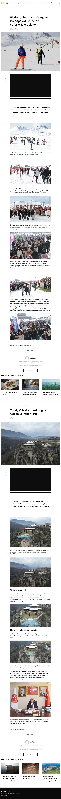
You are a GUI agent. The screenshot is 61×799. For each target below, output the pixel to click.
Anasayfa (12, 13)
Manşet (21, 405)
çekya (16, 345)
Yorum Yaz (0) (29, 370)
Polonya (29, 345)
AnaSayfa (18, 13)
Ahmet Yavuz (15, 28)
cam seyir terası (18, 729)
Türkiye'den (26, 405)
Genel (16, 405)
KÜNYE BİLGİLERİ (4, 795)
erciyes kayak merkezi (22, 345)
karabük (23, 729)
